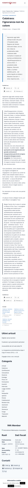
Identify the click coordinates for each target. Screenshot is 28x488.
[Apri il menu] (24, 3)
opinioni (4, 395)
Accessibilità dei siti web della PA (12, 346)
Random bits (12, 15)
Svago (4, 411)
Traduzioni (5, 414)
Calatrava (5, 15)
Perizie (4, 398)
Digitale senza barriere (8, 338)
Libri (3, 391)
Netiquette (5, 393)
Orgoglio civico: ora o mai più (10, 356)
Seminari (4, 407)
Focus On (4, 379)
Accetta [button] (22, 483)
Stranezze (5, 409)
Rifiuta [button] (10, 486)
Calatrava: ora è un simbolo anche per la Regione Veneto (19, 310)
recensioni (5, 405)
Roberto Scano (7, 29)
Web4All (4, 416)
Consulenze (5, 373)
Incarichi (4, 384)
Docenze (4, 375)
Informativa (17, 486)
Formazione (5, 382)
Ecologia (4, 377)
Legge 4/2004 (6, 389)
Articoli (4, 366)
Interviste (4, 386)
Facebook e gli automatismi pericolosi (13, 342)
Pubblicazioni (6, 400)
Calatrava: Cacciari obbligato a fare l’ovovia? (7, 320)
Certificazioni (6, 370)
